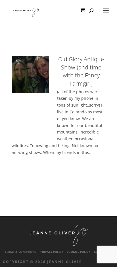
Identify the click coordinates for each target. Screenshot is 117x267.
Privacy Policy (51, 252)
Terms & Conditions (20, 252)
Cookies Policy (78, 252)
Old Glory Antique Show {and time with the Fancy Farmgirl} (81, 71)
